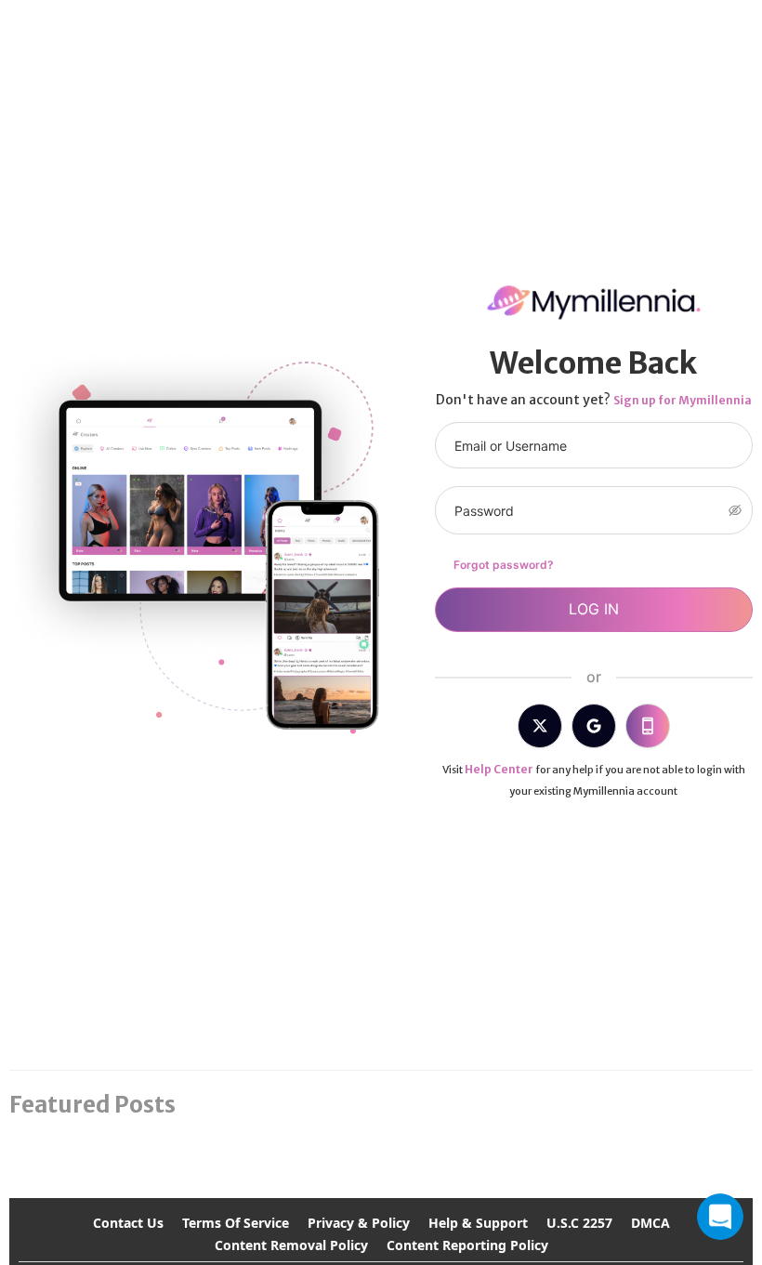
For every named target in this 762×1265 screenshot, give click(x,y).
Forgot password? (503, 565)
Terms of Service (235, 1223)
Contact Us (128, 1223)
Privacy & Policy (359, 1223)
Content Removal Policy (291, 1245)
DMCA (650, 1223)
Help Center (499, 769)
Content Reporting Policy (467, 1245)
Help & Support (478, 1223)
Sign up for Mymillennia (682, 400)
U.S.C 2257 (579, 1223)
